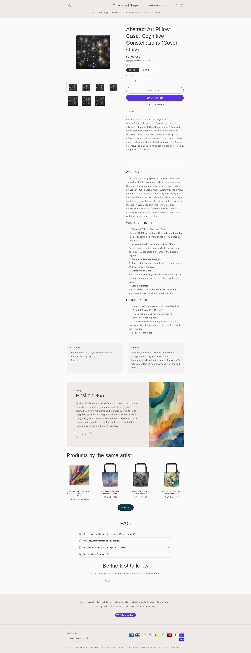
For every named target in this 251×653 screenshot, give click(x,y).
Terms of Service (105, 602)
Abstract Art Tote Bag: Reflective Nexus (110, 492)
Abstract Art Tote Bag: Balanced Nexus (141, 492)
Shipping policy (154, 647)
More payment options (155, 104)
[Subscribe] (146, 581)
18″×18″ (132, 70)
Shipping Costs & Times (143, 602)
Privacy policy (124, 647)
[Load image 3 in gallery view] (100, 87)
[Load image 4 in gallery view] (113, 87)
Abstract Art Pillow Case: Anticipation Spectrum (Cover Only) (79, 493)
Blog (83, 435)
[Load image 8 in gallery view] (100, 101)
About (82, 602)
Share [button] (131, 111)
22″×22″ (147, 70)
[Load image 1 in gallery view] (73, 87)
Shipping (129, 61)
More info (75, 360)
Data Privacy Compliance (123, 606)
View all (125, 507)
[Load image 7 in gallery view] (86, 101)
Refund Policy (163, 602)
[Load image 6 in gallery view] (73, 101)
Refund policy (111, 647)
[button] (69, 5)
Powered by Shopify (95, 647)
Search (91, 602)
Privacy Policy (102, 606)
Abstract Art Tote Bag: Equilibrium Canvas (171, 492)
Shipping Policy (122, 602)
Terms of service (138, 647)
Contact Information (146, 606)
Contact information (170, 647)
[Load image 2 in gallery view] (86, 87)
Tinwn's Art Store (80, 647)
